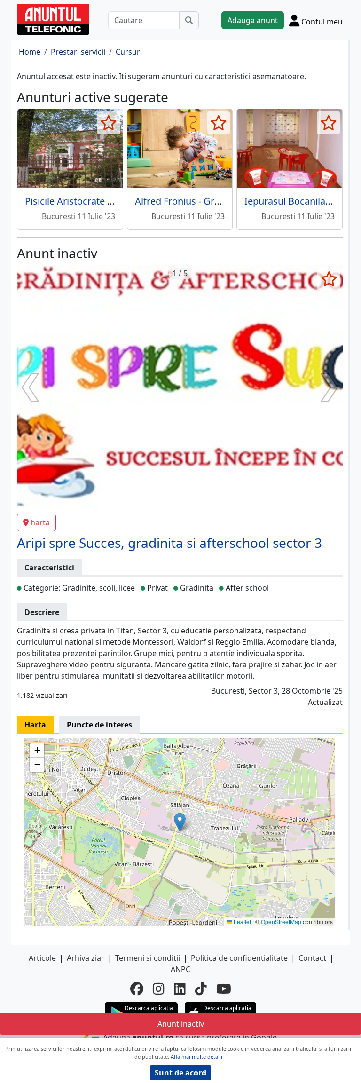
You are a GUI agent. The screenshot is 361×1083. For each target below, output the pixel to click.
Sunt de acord (180, 1072)
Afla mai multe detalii (196, 1056)
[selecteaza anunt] (108, 122)
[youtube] (223, 988)
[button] (180, 822)
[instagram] (159, 988)
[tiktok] (201, 988)
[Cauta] (189, 20)
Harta (35, 724)
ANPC (180, 969)
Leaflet (241, 921)
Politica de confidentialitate (239, 958)
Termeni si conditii (147, 958)
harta (40, 522)
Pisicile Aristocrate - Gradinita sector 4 (107, 201)
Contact (312, 958)
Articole (42, 958)
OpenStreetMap (281, 921)
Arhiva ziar (85, 958)
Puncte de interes (99, 724)
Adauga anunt (253, 20)
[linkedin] (180, 988)
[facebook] (136, 988)
